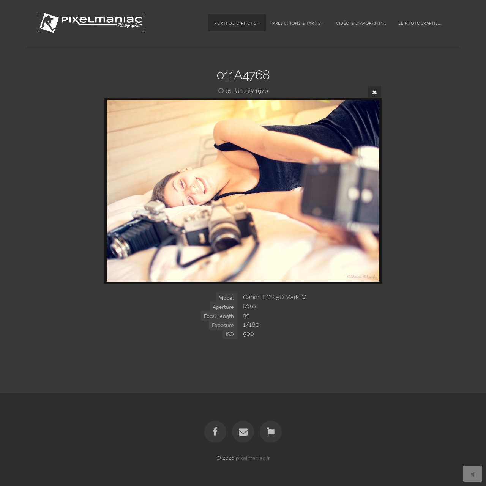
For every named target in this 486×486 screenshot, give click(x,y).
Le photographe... (420, 23)
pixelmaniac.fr (253, 458)
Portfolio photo (235, 23)
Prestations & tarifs (296, 23)
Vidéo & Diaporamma (361, 23)
